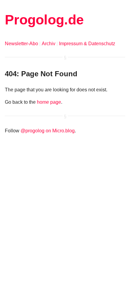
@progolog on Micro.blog (48, 130)
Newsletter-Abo (21, 43)
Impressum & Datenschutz (87, 43)
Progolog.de (44, 19)
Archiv (48, 43)
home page (49, 102)
